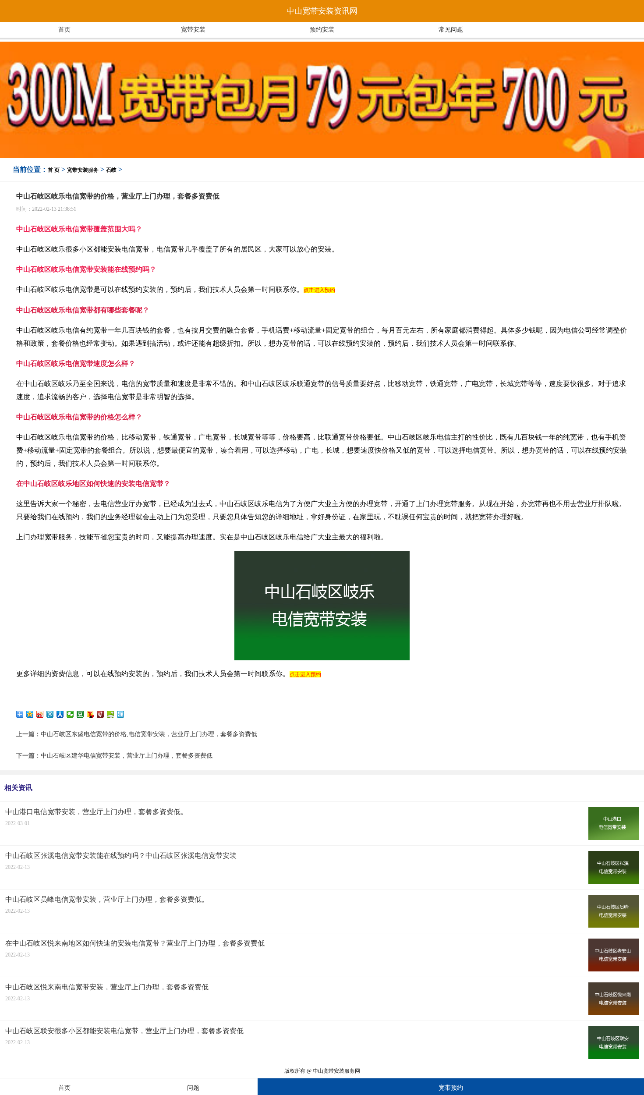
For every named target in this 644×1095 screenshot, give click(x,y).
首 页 (54, 170)
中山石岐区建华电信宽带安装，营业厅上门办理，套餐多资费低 (126, 755)
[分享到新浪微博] (40, 714)
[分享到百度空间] (110, 714)
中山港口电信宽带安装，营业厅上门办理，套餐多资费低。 (96, 811)
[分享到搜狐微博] (90, 714)
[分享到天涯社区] (120, 714)
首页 (64, 29)
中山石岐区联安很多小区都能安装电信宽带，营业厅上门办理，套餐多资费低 (124, 1031)
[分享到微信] (70, 714)
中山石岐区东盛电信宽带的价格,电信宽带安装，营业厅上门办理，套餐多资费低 (149, 734)
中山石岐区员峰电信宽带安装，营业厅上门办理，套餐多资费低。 (107, 899)
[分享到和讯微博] (100, 714)
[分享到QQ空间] (30, 714)
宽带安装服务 (83, 170)
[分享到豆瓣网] (80, 714)
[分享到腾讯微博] (50, 714)
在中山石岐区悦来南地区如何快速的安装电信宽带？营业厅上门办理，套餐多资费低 (135, 943)
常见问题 (451, 29)
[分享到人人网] (60, 714)
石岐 (111, 170)
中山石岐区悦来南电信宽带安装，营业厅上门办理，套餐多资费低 (107, 987)
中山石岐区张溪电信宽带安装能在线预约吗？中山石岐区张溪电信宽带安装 (121, 855)
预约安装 (322, 29)
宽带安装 (193, 29)
